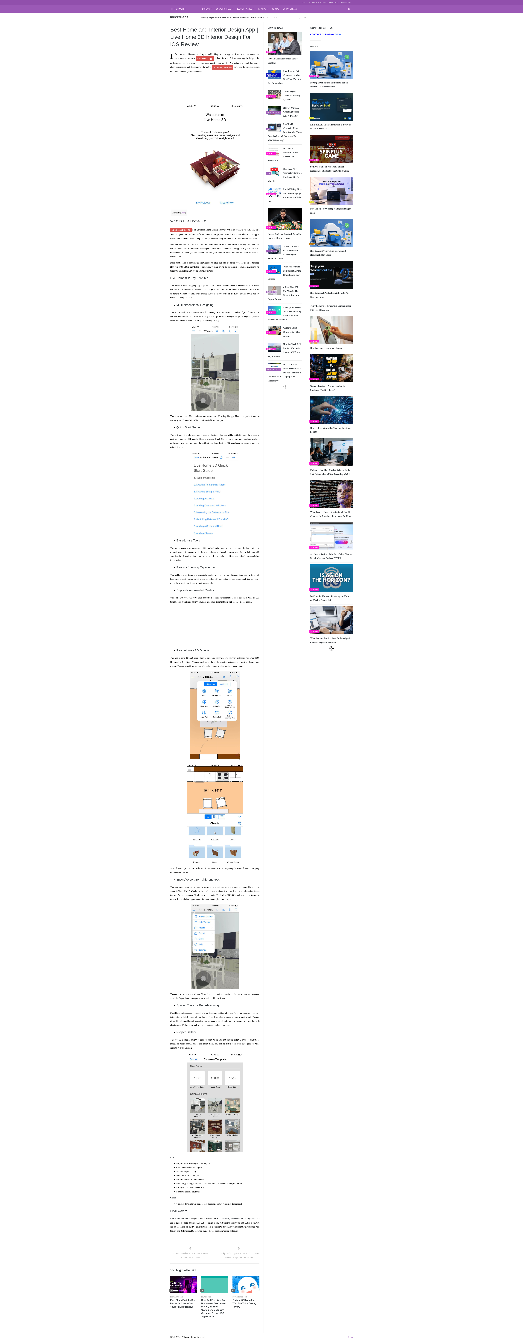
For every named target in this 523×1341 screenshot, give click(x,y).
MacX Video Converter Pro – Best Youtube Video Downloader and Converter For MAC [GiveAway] (285, 132)
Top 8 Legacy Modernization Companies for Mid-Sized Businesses (330, 307)
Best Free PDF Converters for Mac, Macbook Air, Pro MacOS (285, 174)
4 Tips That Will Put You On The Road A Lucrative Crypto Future (284, 293)
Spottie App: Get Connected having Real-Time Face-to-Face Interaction (284, 77)
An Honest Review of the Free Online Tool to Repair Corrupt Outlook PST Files (331, 556)
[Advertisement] (210, 82)
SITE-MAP (306, 3)
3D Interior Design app (223, 67)
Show (183, 213)
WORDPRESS (225, 9)
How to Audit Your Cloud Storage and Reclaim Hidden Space (328, 252)
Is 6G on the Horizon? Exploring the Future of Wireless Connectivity (330, 598)
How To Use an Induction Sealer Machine (282, 60)
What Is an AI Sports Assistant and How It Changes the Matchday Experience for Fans (330, 514)
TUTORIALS (291, 9)
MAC (277, 9)
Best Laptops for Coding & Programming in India (224, 17)
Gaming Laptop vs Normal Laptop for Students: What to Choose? (328, 387)
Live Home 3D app (204, 58)
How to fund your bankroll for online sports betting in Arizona (285, 236)
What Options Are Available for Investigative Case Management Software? (331, 640)
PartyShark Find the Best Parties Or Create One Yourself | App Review (183, 1303)
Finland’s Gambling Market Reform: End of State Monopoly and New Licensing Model (330, 472)
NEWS (207, 9)
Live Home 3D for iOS (181, 230)
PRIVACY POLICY (319, 3)
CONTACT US (346, 3)
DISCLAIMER (334, 3)
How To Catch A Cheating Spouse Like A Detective (291, 111)
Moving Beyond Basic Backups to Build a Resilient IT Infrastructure (329, 84)
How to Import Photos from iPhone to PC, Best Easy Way (329, 294)
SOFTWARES (246, 9)
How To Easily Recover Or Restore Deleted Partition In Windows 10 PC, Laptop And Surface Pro (285, 372)
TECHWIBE (179, 9)
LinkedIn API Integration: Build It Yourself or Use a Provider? (330, 126)
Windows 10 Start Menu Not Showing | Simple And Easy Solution (284, 272)
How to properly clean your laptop (326, 347)
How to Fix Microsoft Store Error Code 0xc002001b (283, 154)
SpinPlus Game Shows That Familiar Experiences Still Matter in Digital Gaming (329, 168)
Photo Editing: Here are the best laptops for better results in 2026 (285, 195)
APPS (263, 9)
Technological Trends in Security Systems (291, 95)
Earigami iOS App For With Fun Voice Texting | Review (244, 1303)
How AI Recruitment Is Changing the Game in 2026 (330, 430)
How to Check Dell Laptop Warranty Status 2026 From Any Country (284, 350)
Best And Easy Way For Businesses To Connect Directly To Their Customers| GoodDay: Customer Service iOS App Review (213, 1308)
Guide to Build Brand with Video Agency (291, 331)
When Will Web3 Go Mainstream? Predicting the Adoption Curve (283, 252)
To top (350, 1336)
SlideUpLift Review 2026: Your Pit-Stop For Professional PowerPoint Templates (285, 313)
